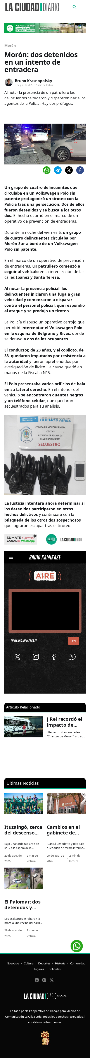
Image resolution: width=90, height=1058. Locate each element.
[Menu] (83, 7)
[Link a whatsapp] (77, 944)
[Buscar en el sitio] (74, 7)
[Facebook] (80, 170)
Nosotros (13, 963)
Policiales (55, 969)
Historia (60, 963)
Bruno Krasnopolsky (33, 80)
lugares (39, 969)
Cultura (28, 963)
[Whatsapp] (46, 170)
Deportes (44, 963)
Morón (10, 45)
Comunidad (77, 963)
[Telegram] (58, 170)
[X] (69, 170)
